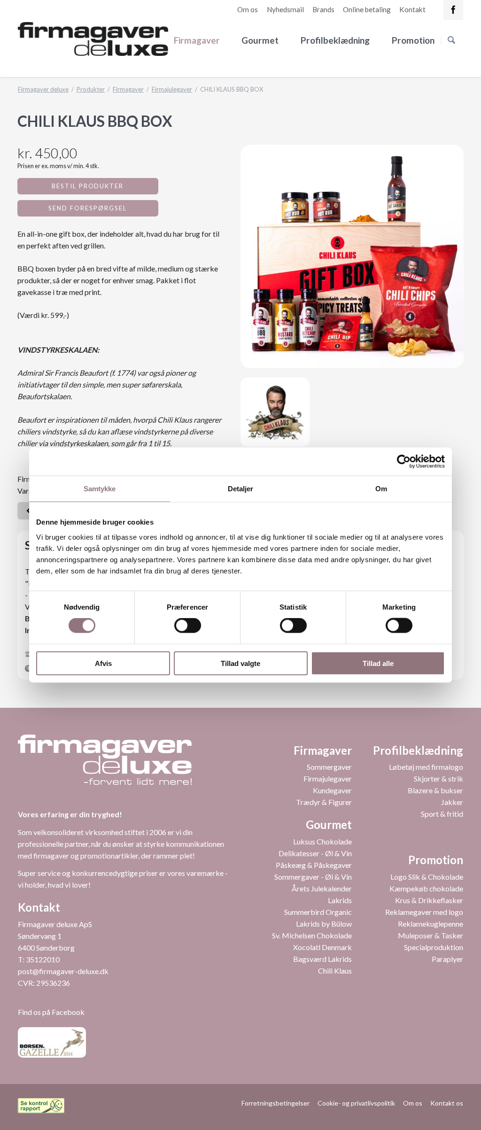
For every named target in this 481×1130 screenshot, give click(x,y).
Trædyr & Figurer (324, 801)
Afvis (103, 663)
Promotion (413, 40)
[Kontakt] (453, 10)
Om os (247, 9)
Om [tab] (381, 489)
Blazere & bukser (435, 790)
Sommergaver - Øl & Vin (313, 876)
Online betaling (367, 9)
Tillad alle (378, 663)
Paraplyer (447, 958)
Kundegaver (332, 790)
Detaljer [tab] (241, 489)
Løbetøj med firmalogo (426, 766)
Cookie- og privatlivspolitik (356, 1103)
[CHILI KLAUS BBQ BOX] (352, 256)
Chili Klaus (335, 970)
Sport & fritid (442, 813)
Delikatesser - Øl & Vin (315, 853)
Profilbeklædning (335, 40)
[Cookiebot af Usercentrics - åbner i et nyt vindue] (404, 462)
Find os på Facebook (51, 1011)
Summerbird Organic (318, 911)
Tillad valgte (240, 663)
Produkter (91, 89)
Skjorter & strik (438, 778)
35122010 (43, 959)
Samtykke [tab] (100, 489)
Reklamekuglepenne (430, 923)
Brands (323, 9)
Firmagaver (197, 40)
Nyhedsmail (285, 9)
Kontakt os (446, 1103)
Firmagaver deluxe (43, 89)
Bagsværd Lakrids (322, 958)
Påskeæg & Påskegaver (314, 864)
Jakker (452, 801)
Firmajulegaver (172, 89)
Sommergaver (329, 766)
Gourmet (260, 40)
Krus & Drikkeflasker (429, 900)
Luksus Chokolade (322, 841)
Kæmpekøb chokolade (426, 888)
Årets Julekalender (322, 888)
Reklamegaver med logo (424, 911)
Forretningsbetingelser (275, 1103)
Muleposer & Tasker (430, 935)
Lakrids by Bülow (324, 923)
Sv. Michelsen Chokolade (312, 935)
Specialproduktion (433, 947)
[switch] (177, 625)
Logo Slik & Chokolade (426, 876)
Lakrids (340, 900)
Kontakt (412, 9)
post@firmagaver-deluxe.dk (63, 971)
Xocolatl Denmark (322, 947)
